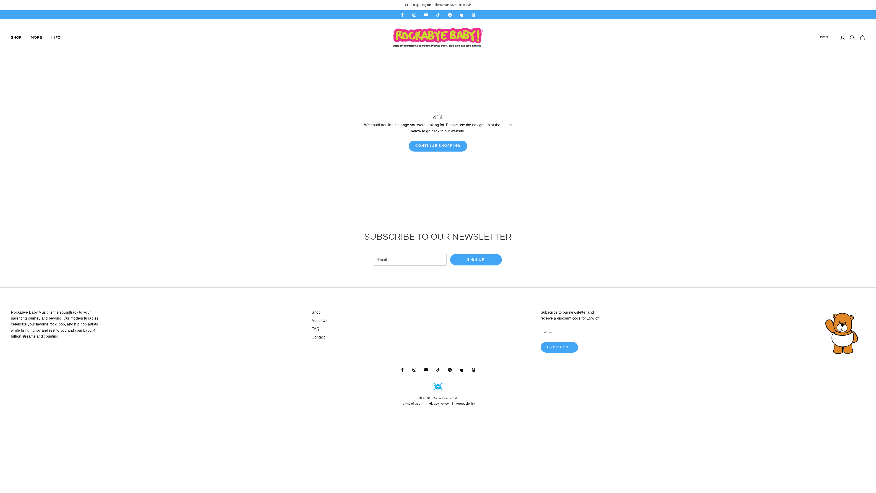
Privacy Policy (438, 403)
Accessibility (465, 403)
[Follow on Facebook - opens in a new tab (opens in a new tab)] (402, 15)
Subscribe (559, 347)
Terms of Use (410, 403)
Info (56, 37)
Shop (16, 37)
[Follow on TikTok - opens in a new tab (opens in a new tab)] (438, 15)
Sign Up (476, 259)
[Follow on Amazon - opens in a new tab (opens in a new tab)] (473, 15)
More (36, 37)
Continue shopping (438, 145)
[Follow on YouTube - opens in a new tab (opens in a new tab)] (426, 15)
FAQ (315, 329)
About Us (319, 321)
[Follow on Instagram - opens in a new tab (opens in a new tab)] (414, 15)
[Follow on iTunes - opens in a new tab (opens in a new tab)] (461, 15)
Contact (318, 337)
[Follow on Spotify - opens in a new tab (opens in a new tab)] (450, 15)
